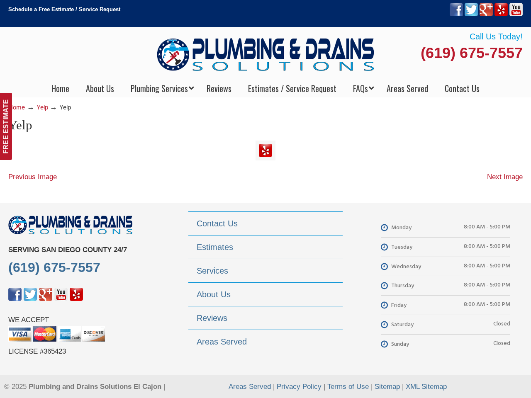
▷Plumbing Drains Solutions (266, 54)
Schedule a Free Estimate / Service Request (64, 9)
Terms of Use (348, 387)
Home (16, 107)
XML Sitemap (426, 387)
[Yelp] (501, 14)
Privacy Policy (299, 387)
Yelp (42, 107)
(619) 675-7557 (472, 52)
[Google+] (486, 14)
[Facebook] (456, 14)
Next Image (505, 177)
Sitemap (387, 387)
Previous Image (32, 177)
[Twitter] (471, 14)
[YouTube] (516, 14)
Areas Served (250, 387)
